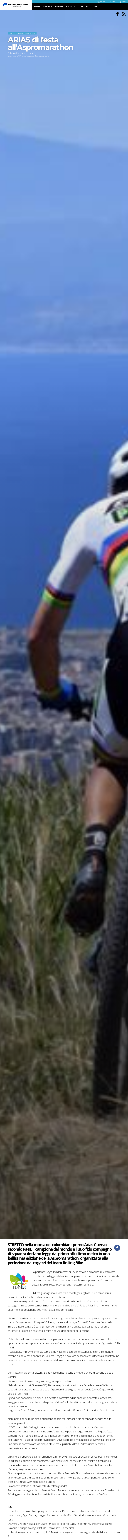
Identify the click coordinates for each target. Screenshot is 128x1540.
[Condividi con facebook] (117, 1248)
